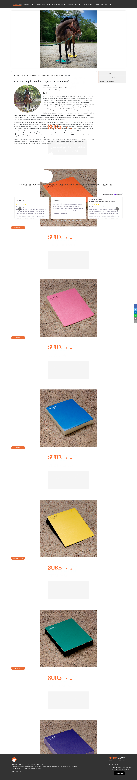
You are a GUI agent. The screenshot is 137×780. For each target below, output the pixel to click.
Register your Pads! (107, 77)
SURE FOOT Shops (106, 73)
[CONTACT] (102, 5)
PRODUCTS (28, 4)
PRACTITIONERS (58, 4)
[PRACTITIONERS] (64, 5)
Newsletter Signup (107, 81)
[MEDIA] (110, 5)
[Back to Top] (134, 777)
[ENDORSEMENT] (79, 5)
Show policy (125, 769)
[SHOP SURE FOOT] (49, 5)
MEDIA (107, 4)
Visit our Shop (113, 764)
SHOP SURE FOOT (42, 4)
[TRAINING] (91, 5)
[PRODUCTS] (32, 5)
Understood (119, 773)
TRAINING (86, 4)
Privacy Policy (16, 771)
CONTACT (97, 4)
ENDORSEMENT (73, 4)
